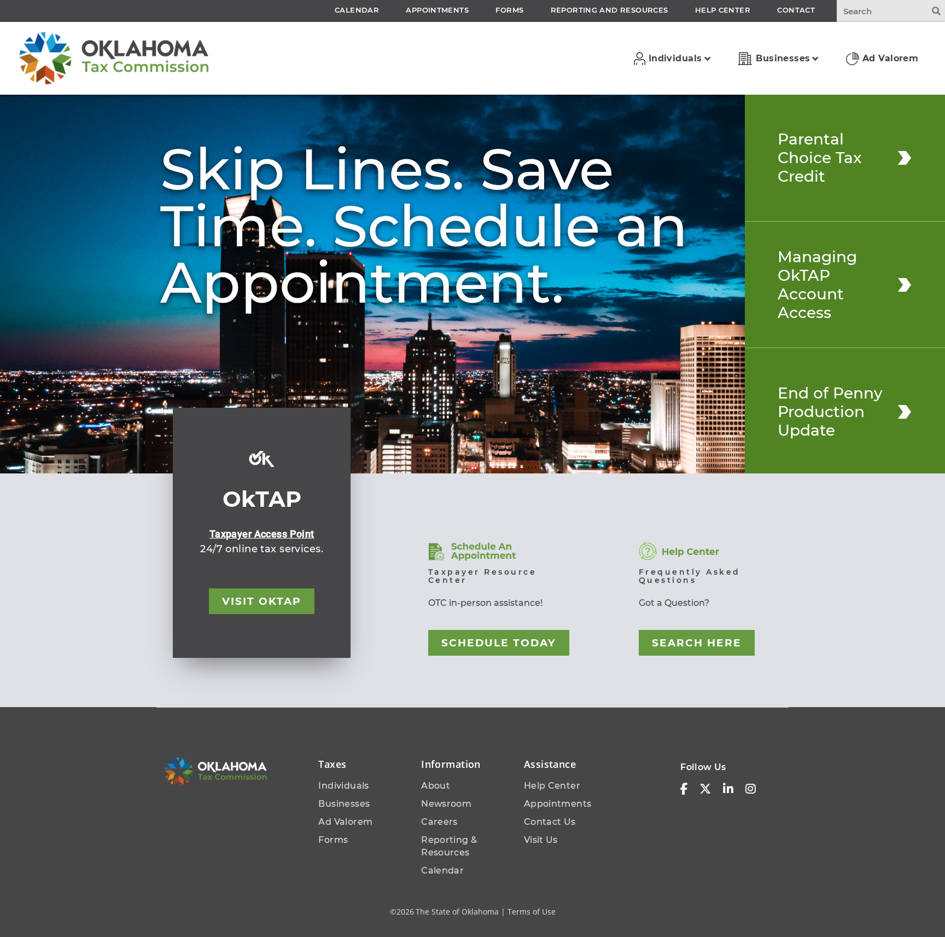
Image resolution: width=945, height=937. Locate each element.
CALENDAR (357, 9)
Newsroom (446, 804)
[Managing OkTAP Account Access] (904, 284)
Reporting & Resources (449, 846)
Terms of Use (532, 911)
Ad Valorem (345, 822)
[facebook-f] (683, 789)
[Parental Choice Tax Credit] (904, 158)
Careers (439, 822)
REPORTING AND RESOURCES (609, 9)
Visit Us (541, 840)
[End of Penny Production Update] (904, 411)
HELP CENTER (722, 9)
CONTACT (796, 9)
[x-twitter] (705, 789)
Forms (333, 840)
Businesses (344, 804)
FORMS (509, 9)
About (435, 785)
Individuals (343, 785)
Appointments (558, 804)
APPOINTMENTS (437, 9)
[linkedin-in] (728, 789)
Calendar (442, 870)
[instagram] (750, 789)
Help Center (552, 785)
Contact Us (550, 822)
